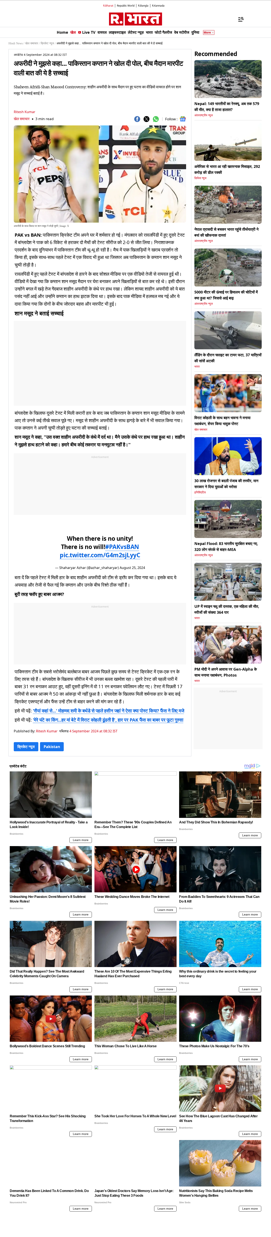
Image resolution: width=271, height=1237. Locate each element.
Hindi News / (16, 43)
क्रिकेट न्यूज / (48, 43)
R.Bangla (143, 5)
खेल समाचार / (32, 43)
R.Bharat (108, 5)
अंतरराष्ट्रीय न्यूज (203, 115)
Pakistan (52, 746)
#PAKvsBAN (122, 547)
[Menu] (239, 19)
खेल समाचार (21, 118)
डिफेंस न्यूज (200, 178)
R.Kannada (158, 5)
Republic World (125, 5)
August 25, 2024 (132, 567)
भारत (197, 366)
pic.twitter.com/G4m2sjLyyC (100, 555)
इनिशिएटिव (200, 492)
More (207, 32)
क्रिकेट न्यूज (26, 746)
